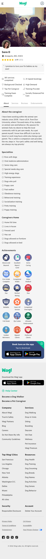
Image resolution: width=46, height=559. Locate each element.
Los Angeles (7, 464)
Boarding (29, 426)
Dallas (4, 486)
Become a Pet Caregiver (14, 401)
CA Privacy (27, 521)
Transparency (7, 530)
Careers (5, 430)
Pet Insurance (30, 443)
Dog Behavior (30, 490)
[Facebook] (3, 537)
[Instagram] (7, 537)
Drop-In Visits (30, 417)
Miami (4, 490)
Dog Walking (30, 412)
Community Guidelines (11, 439)
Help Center (11, 390)
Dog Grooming (31, 468)
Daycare (28, 430)
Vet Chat (28, 435)
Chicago (5, 468)
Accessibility (27, 526)
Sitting (27, 421)
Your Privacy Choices (30, 530)
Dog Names (30, 477)
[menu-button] (2, 4)
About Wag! (7, 412)
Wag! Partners (8, 421)
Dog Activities (31, 482)
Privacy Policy (7, 521)
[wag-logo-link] (23, 4)
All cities (5, 499)
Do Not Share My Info (11, 435)
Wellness (28, 439)
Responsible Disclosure (11, 511)
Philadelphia (7, 495)
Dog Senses (30, 486)
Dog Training (30, 464)
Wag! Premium (31, 448)
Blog (4, 426)
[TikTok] (16, 537)
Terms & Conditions (9, 526)
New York (6, 473)
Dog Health (29, 459)
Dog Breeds (30, 473)
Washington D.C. (9, 482)
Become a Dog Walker (13, 396)
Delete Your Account (33, 511)
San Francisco (7, 459)
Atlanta (5, 477)
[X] (12, 537)
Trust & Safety (7, 417)
